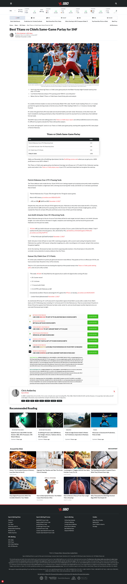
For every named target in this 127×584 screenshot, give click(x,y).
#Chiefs (32, 227)
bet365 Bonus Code (41, 522)
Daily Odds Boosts (15, 21)
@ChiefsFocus (71, 229)
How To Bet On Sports (99, 522)
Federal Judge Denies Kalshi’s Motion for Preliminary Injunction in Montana (76, 432)
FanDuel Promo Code (42, 526)
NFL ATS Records (12, 544)
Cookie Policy (74, 551)
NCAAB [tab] (110, 17)
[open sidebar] (11, 3)
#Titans (68, 291)
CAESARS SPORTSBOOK (39, 343)
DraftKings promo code (71, 159)
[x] (114, 390)
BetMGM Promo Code (42, 518)
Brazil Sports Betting (70, 524)
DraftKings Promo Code (42, 524)
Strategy (95, 524)
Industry (68, 428)
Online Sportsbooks (70, 518)
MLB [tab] (34, 17)
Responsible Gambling (14, 526)
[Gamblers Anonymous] (73, 576)
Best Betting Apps (69, 526)
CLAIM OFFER (93, 314)
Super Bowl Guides (98, 518)
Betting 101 (96, 520)
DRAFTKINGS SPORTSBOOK (40, 331)
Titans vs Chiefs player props (50, 167)
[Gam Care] (46, 576)
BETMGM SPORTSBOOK (39, 313)
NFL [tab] (49, 17)
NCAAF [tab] (64, 17)
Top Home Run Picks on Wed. (100, 21)
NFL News (22, 25)
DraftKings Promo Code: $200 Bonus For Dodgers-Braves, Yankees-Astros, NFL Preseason (49, 433)
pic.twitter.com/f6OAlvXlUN (85, 291)
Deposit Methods (69, 529)
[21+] (41, 576)
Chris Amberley (21, 33)
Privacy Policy (58, 551)
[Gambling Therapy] (53, 576)
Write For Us (11, 529)
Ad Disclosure (113, 25)
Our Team (10, 522)
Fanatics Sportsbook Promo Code (45, 531)
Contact (10, 520)
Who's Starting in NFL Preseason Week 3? (76, 21)
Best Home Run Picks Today (53, 21)
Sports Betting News (18, 428)
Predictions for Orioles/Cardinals (33, 21)
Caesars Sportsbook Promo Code (45, 529)
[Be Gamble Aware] (64, 576)
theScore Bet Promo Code (43, 520)
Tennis (95, 428)
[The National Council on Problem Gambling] (82, 576)
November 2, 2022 (58, 235)
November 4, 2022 (54, 199)
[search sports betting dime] (116, 3)
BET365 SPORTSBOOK (39, 319)
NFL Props (11, 540)
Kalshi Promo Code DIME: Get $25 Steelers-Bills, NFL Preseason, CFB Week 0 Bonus (21, 433)
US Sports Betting (69, 520)
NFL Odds (11, 538)
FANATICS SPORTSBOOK (39, 349)
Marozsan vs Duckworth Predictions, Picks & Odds (103, 432)
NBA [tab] (80, 17)
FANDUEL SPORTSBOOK (39, 337)
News (16, 25)
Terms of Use (66, 551)
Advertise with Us (13, 524)
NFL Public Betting (13, 542)
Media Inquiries (12, 531)
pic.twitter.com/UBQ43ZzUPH (51, 195)
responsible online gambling (52, 564)
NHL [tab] (95, 17)
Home (11, 25)
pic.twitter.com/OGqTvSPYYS (38, 231)
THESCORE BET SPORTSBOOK (41, 325)
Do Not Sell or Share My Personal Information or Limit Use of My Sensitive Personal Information (63, 572)
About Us (10, 518)
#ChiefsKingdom (80, 229)
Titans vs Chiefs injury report (64, 119)
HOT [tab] (17, 18)
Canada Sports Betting (70, 522)
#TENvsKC (88, 229)
